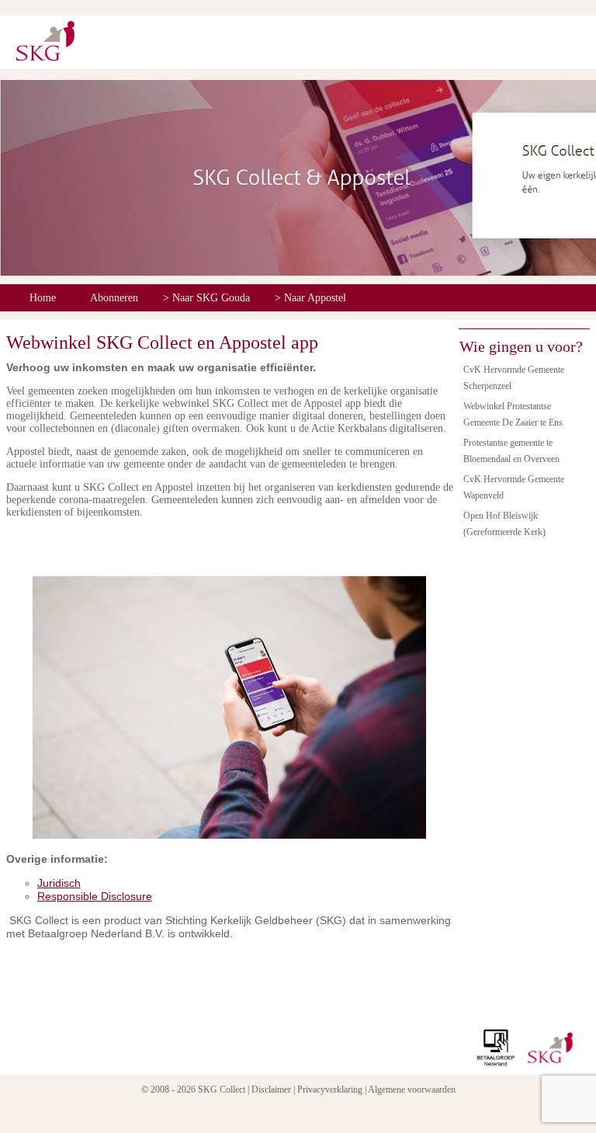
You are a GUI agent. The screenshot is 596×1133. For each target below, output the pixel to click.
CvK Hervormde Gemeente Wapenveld (513, 487)
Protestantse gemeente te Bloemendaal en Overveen (511, 450)
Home (42, 298)
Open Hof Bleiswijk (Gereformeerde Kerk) (504, 523)
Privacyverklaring (329, 1089)
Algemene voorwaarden (412, 1089)
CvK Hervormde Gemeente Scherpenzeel (513, 377)
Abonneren (114, 298)
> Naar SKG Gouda (206, 298)
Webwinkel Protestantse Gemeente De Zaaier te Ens (513, 414)
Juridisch (59, 883)
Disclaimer (271, 1089)
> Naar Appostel (310, 298)
